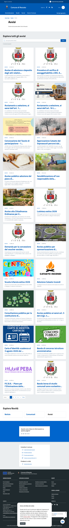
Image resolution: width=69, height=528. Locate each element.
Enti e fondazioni (6, 482)
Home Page (7, 18)
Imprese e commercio (39, 484)
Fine (23, 397)
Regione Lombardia (8, 1)
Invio (63, 40)
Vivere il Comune (55, 490)
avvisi (6, 67)
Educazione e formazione (24, 491)
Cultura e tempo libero (23, 490)
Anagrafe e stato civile (23, 482)
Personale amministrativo (8, 484)
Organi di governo (6, 490)
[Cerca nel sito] (63, 7)
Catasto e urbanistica (23, 487)
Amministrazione (7, 478)
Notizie (52, 486)
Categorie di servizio (24, 478)
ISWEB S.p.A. (59, 525)
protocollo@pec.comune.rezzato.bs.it (10, 513)
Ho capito (23, 523)
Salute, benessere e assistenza (41, 486)
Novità (12, 18)
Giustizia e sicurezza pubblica (41, 482)
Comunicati (53, 484)
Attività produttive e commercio (25, 484)
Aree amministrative (7, 486)
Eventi (52, 496)
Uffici (4, 491)
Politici (4, 487)
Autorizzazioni (22, 486)
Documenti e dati (6, 493)
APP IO (55, 513)
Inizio (5, 397)
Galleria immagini (54, 494)
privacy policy (27, 517)
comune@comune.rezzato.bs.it (9, 517)
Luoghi (52, 498)
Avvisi (52, 482)
